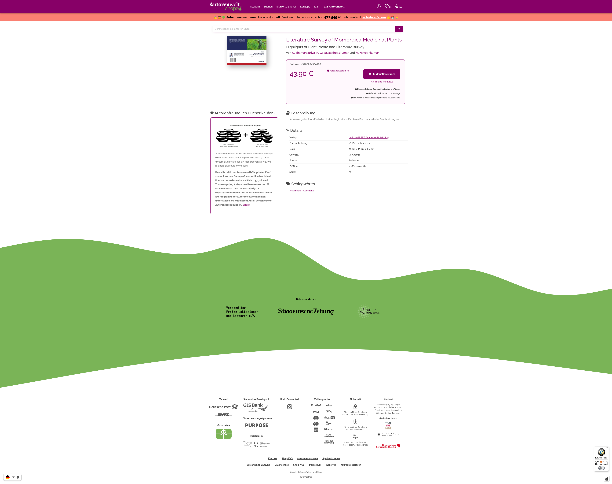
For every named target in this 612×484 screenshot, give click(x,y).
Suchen (268, 6)
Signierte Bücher (286, 6)
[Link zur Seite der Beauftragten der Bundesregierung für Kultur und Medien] (388, 441)
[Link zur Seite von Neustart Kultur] (388, 429)
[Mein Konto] (379, 6)
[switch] (601, 468)
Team (317, 6)
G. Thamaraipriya (303, 52)
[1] (244, 205)
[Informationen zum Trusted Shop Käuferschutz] (355, 438)
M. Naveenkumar (367, 52)
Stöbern (255, 6)
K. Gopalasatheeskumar (332, 52)
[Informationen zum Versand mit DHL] (223, 415)
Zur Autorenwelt (334, 6)
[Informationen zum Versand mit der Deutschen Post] (223, 407)
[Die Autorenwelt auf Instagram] (289, 407)
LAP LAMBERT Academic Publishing (369, 137)
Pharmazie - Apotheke (301, 190)
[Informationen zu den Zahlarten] (316, 406)
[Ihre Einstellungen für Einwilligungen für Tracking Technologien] (606, 478)
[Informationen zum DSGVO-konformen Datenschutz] (355, 423)
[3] (249, 205)
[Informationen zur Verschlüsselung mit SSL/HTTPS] (355, 407)
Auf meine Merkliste (382, 81)
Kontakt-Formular (392, 413)
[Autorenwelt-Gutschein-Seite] (224, 437)
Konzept (305, 6)
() (390, 7)
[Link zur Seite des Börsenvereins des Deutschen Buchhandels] (388, 447)
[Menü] (607, 448)
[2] (246, 205)
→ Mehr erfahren (374, 17)
